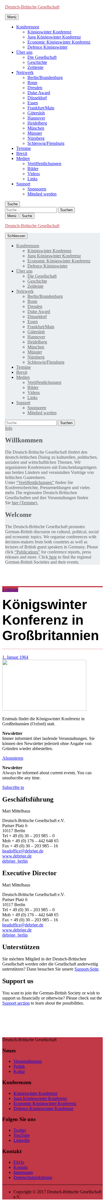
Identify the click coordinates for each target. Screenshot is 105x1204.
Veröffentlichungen (44, 163)
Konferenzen (27, 26)
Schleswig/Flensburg (45, 143)
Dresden (34, 87)
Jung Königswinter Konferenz (54, 37)
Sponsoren (36, 188)
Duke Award (38, 92)
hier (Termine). (25, 502)
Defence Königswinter (47, 47)
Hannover (36, 118)
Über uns (24, 52)
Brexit (21, 153)
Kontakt (20, 1167)
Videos (33, 173)
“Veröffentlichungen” (35, 482)
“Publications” (27, 552)
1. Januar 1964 (15, 657)
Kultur (19, 1071)
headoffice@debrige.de (22, 851)
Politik (19, 1066)
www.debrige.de (17, 856)
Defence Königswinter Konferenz (43, 1108)
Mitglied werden (42, 194)
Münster (34, 133)
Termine (23, 148)
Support (23, 183)
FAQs (18, 1162)
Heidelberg (37, 123)
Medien (23, 158)
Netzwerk (25, 72)
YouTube (21, 1135)
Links (32, 178)
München (35, 128)
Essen (32, 102)
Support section (16, 1003)
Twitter (19, 1130)
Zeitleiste (35, 67)
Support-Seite (86, 969)
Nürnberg (36, 138)
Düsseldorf (37, 97)
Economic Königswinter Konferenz (58, 42)
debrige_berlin (15, 861)
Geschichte (37, 62)
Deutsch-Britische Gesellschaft (32, 6)
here (52, 557)
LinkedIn (21, 1140)
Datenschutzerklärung (32, 1177)
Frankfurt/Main (40, 107)
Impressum (23, 1172)
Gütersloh (36, 113)
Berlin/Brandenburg (45, 77)
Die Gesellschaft (42, 57)
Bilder (32, 168)
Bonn (32, 82)
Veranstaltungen (27, 1061)
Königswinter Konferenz (49, 32)
